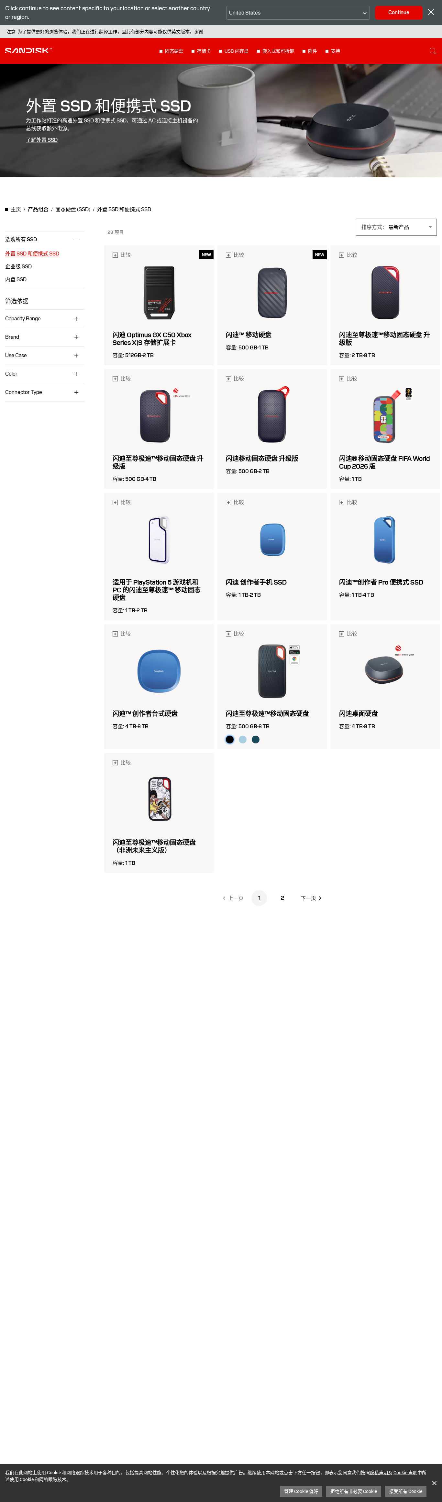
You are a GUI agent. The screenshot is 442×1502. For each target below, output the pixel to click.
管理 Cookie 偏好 (301, 1491)
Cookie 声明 (405, 1472)
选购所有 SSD (21, 239)
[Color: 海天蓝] (243, 739)
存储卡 (204, 51)
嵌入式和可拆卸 (278, 51)
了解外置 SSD (42, 140)
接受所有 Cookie (405, 1491)
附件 (312, 51)
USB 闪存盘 (237, 51)
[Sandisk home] (28, 50)
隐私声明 (379, 1472)
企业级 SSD (18, 266)
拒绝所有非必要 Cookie (353, 1491)
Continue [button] (398, 12)
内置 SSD (16, 279)
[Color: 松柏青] (256, 739)
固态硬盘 (174, 51)
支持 (335, 51)
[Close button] (431, 13)
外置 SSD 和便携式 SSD (32, 253)
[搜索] (433, 51)
